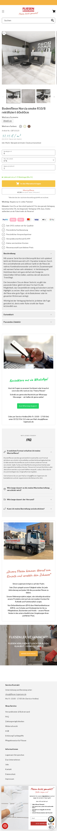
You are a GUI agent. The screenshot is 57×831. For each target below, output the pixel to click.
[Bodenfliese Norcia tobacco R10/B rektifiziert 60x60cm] (29, 126)
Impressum (9, 779)
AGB (7, 731)
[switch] (51, 827)
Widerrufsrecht (11, 726)
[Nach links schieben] (3, 97)
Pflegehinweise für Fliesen (15, 741)
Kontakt (8, 769)
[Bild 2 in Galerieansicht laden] (28, 96)
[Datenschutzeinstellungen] (5, 826)
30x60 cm (7, 121)
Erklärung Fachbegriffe (14, 736)
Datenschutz (10, 774)
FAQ (7, 717)
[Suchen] (52, 20)
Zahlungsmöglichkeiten (14, 721)
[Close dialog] (54, 787)
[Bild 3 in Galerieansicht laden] (43, 96)
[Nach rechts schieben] (54, 97)
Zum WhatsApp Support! (28, 406)
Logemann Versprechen (14, 755)
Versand (14, 143)
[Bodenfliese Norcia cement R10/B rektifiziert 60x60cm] (20, 126)
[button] (3, 11)
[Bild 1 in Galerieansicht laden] (13, 96)
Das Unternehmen (12, 760)
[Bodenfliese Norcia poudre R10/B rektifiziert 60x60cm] (24, 126)
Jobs (7, 765)
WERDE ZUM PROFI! (28, 653)
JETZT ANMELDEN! (42, 823)
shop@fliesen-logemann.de (15, 694)
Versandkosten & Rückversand (17, 712)
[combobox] (28, 20)
